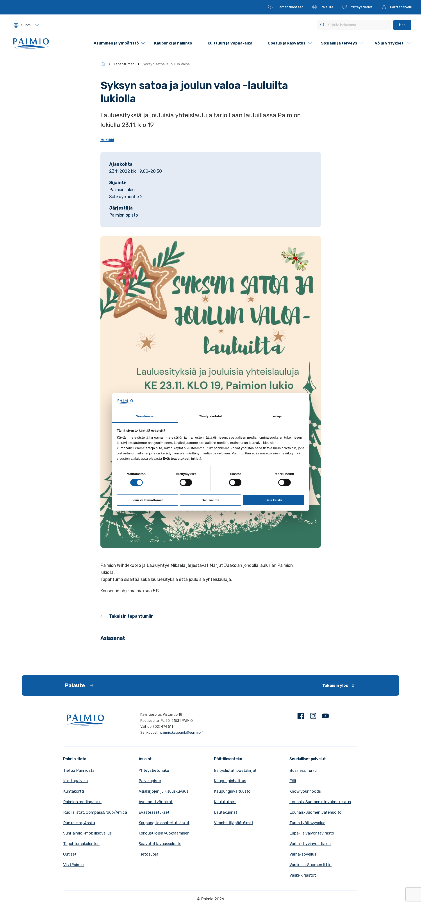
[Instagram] (313, 717)
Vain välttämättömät (147, 500)
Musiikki (107, 140)
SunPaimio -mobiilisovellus (87, 833)
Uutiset (70, 854)
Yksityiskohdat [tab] (210, 416)
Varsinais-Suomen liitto (310, 864)
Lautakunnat (225, 812)
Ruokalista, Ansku (79, 822)
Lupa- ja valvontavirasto (311, 833)
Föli (292, 780)
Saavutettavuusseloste (160, 843)
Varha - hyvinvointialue (310, 843)
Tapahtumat (124, 64)
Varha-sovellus (302, 854)
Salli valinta (210, 500)
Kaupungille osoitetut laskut (164, 822)
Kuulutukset (225, 801)
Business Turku (303, 770)
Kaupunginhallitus (230, 780)
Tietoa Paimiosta (79, 770)
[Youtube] (325, 717)
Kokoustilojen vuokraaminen (164, 833)
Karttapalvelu (75, 780)
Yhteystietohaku (154, 770)
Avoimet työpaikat (156, 801)
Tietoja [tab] (276, 416)
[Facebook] (301, 717)
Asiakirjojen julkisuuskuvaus (163, 791)
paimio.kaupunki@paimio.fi (181, 732)
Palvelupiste (150, 780)
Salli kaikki (274, 500)
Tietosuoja (148, 854)
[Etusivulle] (102, 64)
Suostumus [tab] (145, 416)
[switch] (186, 482)
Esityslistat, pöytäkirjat (235, 770)
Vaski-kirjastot (302, 875)
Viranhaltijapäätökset (233, 822)
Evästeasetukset (154, 812)
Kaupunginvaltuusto (232, 791)
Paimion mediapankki (82, 801)
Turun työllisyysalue (307, 822)
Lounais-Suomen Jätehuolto (315, 812)
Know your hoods (305, 791)
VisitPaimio (73, 864)
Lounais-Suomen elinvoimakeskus (320, 801)
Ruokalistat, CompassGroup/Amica (95, 812)
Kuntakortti (73, 791)
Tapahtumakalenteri (81, 843)
